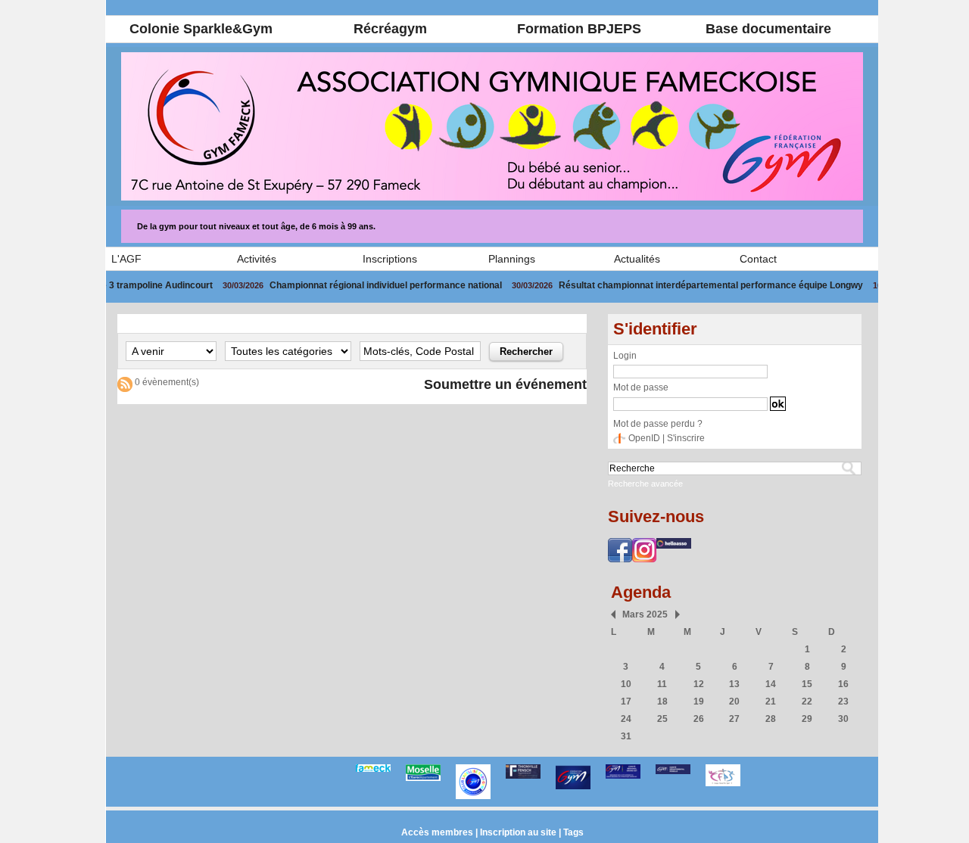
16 (843, 684)
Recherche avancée (645, 483)
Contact (758, 259)
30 (843, 719)
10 (626, 684)
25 (662, 719)
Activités (256, 259)
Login (625, 355)
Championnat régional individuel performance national (351, 285)
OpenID (644, 438)
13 (734, 684)
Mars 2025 (645, 614)
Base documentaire (768, 28)
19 (698, 701)
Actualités (637, 259)
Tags (573, 832)
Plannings (511, 259)
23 (843, 701)
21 (770, 701)
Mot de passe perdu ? (658, 423)
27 (734, 719)
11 (662, 684)
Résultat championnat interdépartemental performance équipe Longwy (676, 285)
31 (626, 736)
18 (662, 701)
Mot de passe (640, 387)
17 (626, 701)
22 (807, 701)
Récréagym (390, 28)
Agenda (641, 592)
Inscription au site (518, 832)
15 (807, 684)
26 (698, 719)
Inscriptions (390, 259)
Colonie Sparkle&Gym (201, 28)
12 (698, 684)
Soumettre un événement (505, 384)
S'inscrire (686, 438)
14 (770, 684)
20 (734, 701)
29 (807, 719)
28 (770, 719)
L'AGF (126, 259)
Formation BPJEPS (579, 28)
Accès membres (437, 832)
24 (626, 719)
